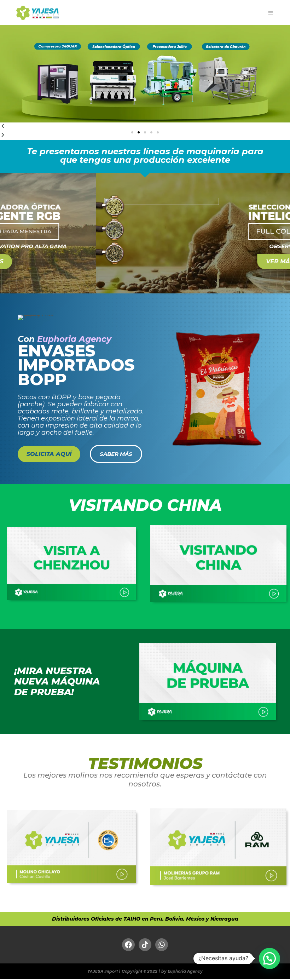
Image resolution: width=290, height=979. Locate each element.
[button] (132, 132)
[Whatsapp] (161, 944)
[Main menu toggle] (270, 12)
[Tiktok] (145, 944)
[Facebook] (128, 944)
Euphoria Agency (74, 339)
